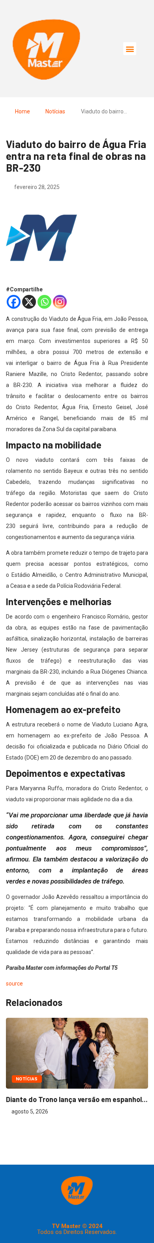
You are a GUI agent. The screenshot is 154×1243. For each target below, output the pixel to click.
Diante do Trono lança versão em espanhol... (77, 1099)
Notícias (55, 111)
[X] (29, 302)
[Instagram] (60, 302)
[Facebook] (14, 302)
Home (22, 111)
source (14, 983)
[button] (129, 48)
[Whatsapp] (44, 302)
